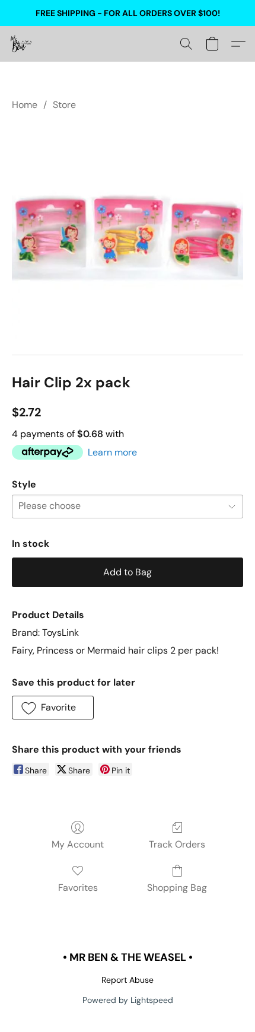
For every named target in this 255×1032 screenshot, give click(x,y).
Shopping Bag (177, 887)
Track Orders (177, 844)
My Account (78, 844)
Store (64, 104)
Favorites (78, 887)
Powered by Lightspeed (127, 1000)
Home (24, 104)
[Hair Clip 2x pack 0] (127, 240)
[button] (21, 44)
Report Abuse (127, 979)
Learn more (112, 452)
